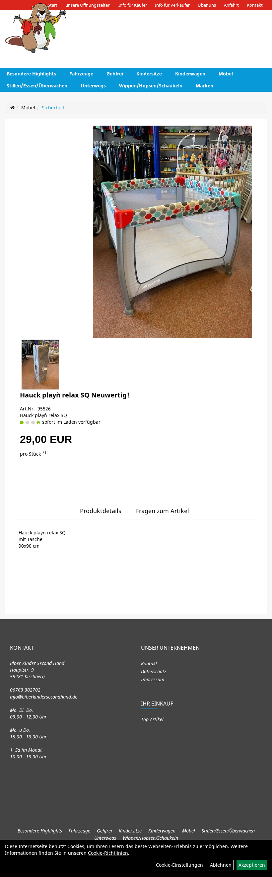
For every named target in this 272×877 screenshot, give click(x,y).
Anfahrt (231, 5)
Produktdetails (100, 511)
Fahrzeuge (81, 73)
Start (52, 5)
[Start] (12, 107)
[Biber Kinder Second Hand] (36, 28)
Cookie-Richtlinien (108, 853)
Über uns (207, 5)
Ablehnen (221, 865)
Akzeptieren (251, 865)
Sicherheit (53, 107)
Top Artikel (152, 719)
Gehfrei (114, 73)
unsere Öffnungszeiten (87, 5)
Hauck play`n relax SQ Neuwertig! (74, 394)
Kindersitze (149, 73)
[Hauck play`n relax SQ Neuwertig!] (172, 232)
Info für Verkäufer (172, 5)
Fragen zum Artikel (162, 511)
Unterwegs (93, 85)
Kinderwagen (190, 73)
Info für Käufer (132, 5)
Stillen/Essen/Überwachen (37, 85)
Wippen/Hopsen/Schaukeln (150, 85)
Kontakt (255, 5)
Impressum (152, 679)
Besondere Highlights (31, 73)
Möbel (226, 73)
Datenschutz (153, 671)
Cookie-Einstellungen (179, 865)
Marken (204, 85)
